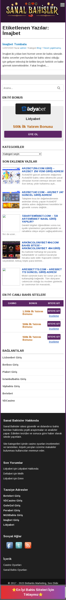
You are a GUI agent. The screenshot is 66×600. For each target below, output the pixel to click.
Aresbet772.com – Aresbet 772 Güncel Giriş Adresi (42, 271)
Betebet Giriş (11, 495)
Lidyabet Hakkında (28, 468)
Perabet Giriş (11, 510)
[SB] (32, 16)
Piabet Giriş (9, 371)
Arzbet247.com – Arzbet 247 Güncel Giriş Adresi (42, 194)
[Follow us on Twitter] (18, 548)
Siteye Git (54, 311)
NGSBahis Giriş (13, 515)
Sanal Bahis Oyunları (15, 569)
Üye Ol (33, 134)
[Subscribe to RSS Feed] (28, 548)
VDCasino (8, 400)
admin (23, 48)
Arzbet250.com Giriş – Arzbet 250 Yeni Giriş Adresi (42, 170)
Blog (39, 48)
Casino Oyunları (12, 565)
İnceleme (54, 316)
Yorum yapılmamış (52, 48)
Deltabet (8, 473)
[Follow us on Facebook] (9, 548)
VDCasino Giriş (12, 500)
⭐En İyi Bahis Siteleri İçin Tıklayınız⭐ (33, 592)
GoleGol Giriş (11, 505)
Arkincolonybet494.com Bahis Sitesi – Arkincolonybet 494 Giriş (41, 245)
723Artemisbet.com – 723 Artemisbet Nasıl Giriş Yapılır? (40, 218)
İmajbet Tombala (14, 44)
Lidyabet (8, 468)
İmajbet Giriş (11, 520)
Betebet (7, 393)
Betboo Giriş (10, 364)
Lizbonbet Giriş (12, 357)
